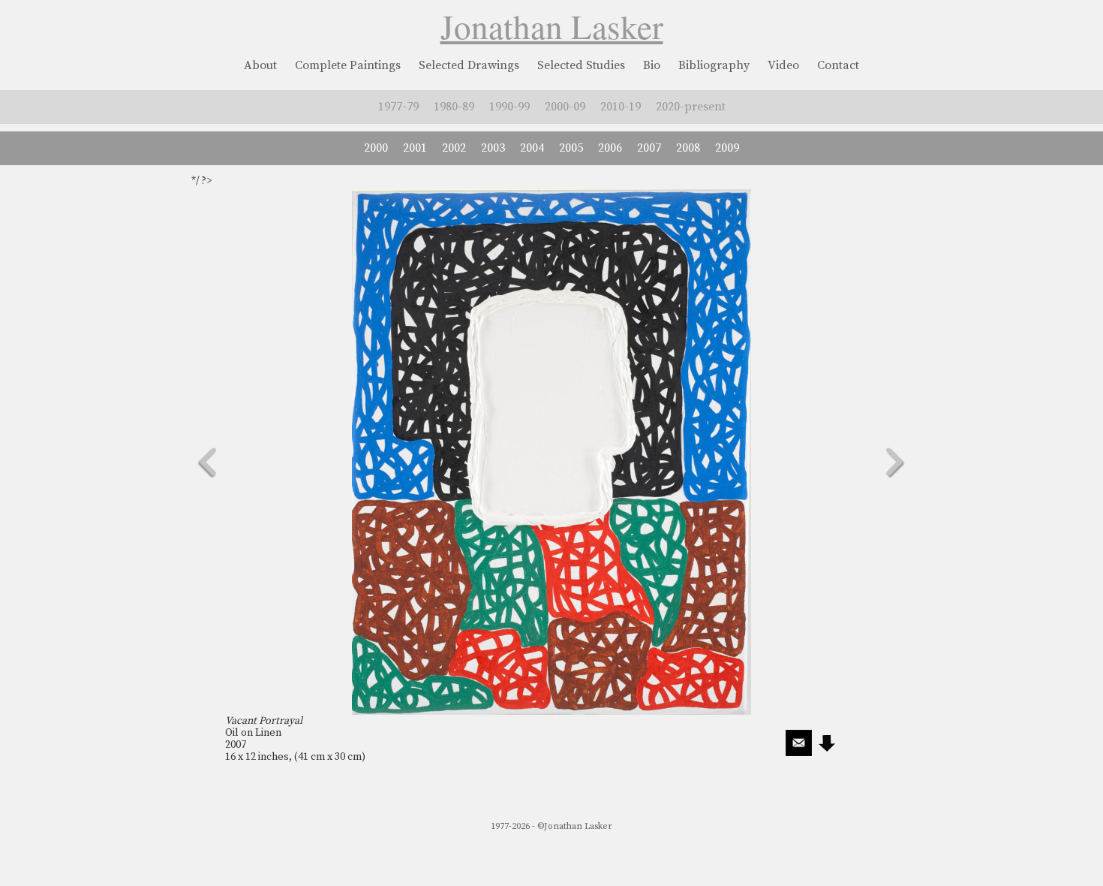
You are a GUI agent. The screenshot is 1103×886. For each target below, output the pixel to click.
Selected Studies (581, 65)
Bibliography (714, 65)
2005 (571, 147)
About (260, 65)
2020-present (691, 106)
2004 (532, 147)
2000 (376, 147)
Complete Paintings (348, 65)
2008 (688, 147)
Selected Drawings (469, 65)
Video (783, 65)
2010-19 (620, 106)
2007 (649, 147)
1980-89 (454, 106)
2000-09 (565, 106)
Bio (651, 65)
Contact (838, 65)
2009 (727, 147)
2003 (493, 147)
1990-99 (509, 106)
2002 (454, 147)
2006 (610, 147)
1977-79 (398, 106)
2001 (415, 147)
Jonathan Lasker (551, 26)
